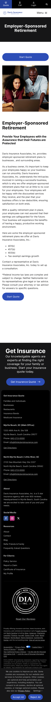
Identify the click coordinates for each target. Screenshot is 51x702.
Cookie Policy (37, 647)
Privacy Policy (20, 647)
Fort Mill (21, 635)
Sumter (6, 640)
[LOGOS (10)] (25, 588)
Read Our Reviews (25, 619)
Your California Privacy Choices (15, 652)
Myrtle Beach (15, 638)
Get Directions (10, 448)
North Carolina (12, 633)
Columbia (7, 635)
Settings (37, 691)
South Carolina (41, 631)
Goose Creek (29, 635)
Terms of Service (10, 649)
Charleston (41, 633)
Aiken (26, 633)
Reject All (35, 697)
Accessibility (8, 647)
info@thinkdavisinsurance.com (23, 442)
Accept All (18, 697)
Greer (37, 635)
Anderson (32, 633)
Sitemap (21, 649)
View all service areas (37, 640)
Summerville (38, 638)
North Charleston (27, 638)
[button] (46, 4)
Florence (14, 635)
